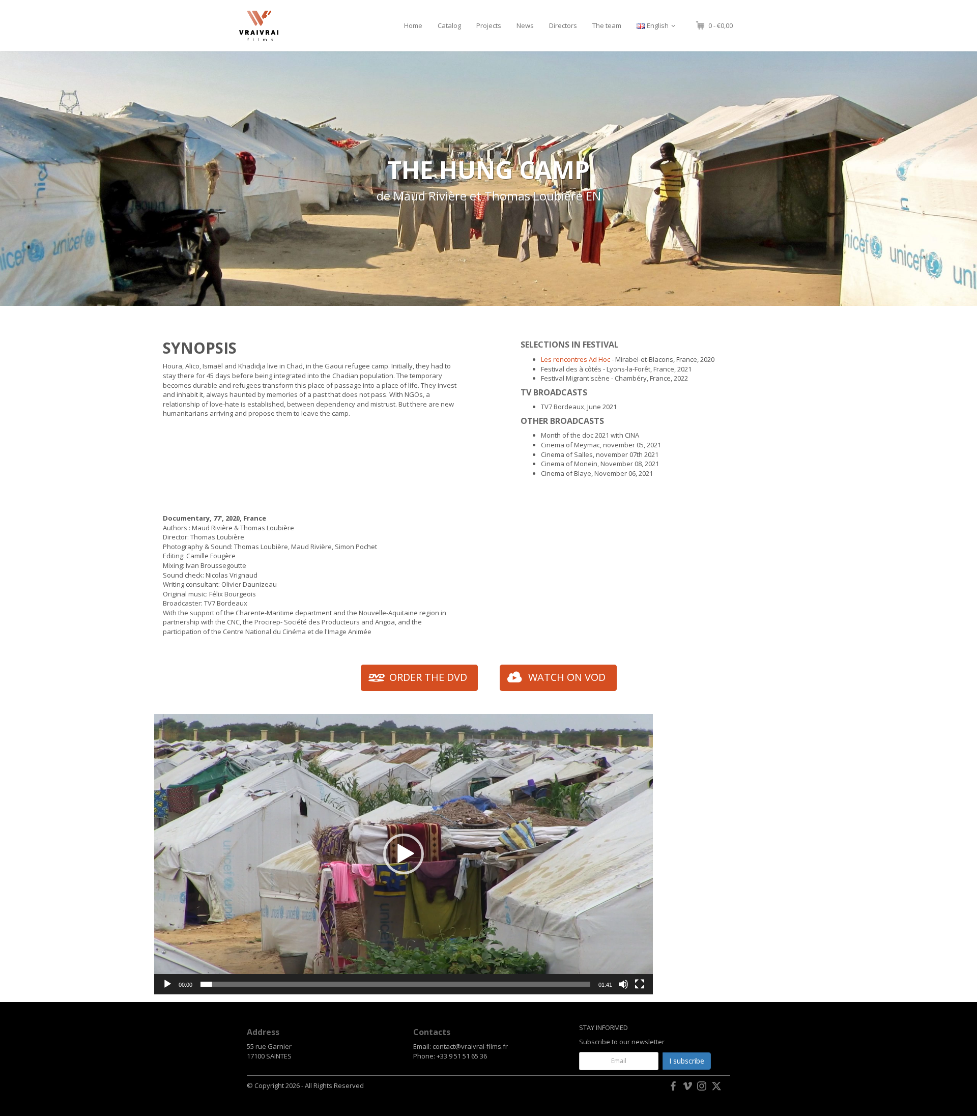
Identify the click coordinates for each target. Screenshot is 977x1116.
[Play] (167, 984)
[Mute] (623, 984)
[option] (488, 178)
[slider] (395, 984)
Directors (563, 25)
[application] (403, 854)
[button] (403, 854)
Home (413, 25)
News (525, 25)
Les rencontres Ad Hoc (575, 359)
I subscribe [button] (686, 1061)
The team (606, 25)
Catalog (449, 25)
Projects (488, 25)
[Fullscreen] (640, 984)
